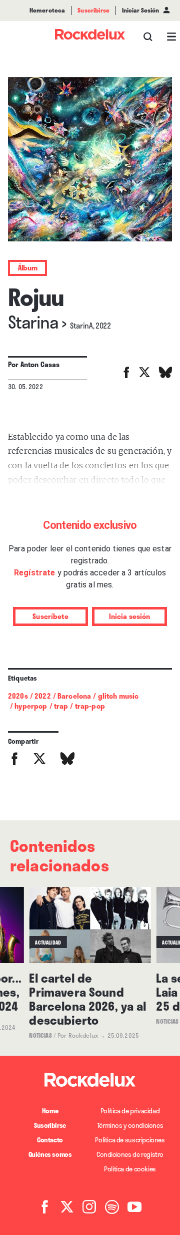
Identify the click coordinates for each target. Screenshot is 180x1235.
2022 (42, 696)
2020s (18, 696)
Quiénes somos (50, 1154)
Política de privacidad (130, 1111)
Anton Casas (40, 364)
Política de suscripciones (129, 1140)
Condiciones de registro (130, 1154)
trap (61, 706)
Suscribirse (50, 1125)
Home (50, 1111)
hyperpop (30, 706)
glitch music (118, 696)
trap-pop (90, 706)
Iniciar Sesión (140, 10)
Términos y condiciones (130, 1125)
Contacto (50, 1140)
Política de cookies (130, 1169)
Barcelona (74, 696)
